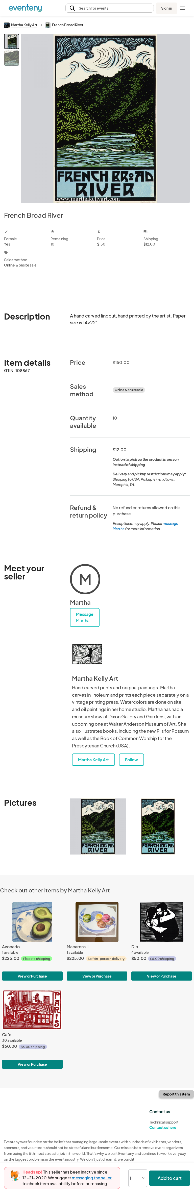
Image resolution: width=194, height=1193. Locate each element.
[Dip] (161, 922)
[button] (109, 8)
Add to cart (170, 1178)
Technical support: (164, 1125)
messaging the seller (92, 1177)
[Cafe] (32, 1010)
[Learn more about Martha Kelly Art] (87, 654)
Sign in (166, 8)
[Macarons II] (97, 922)
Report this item (176, 1094)
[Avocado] (32, 922)
